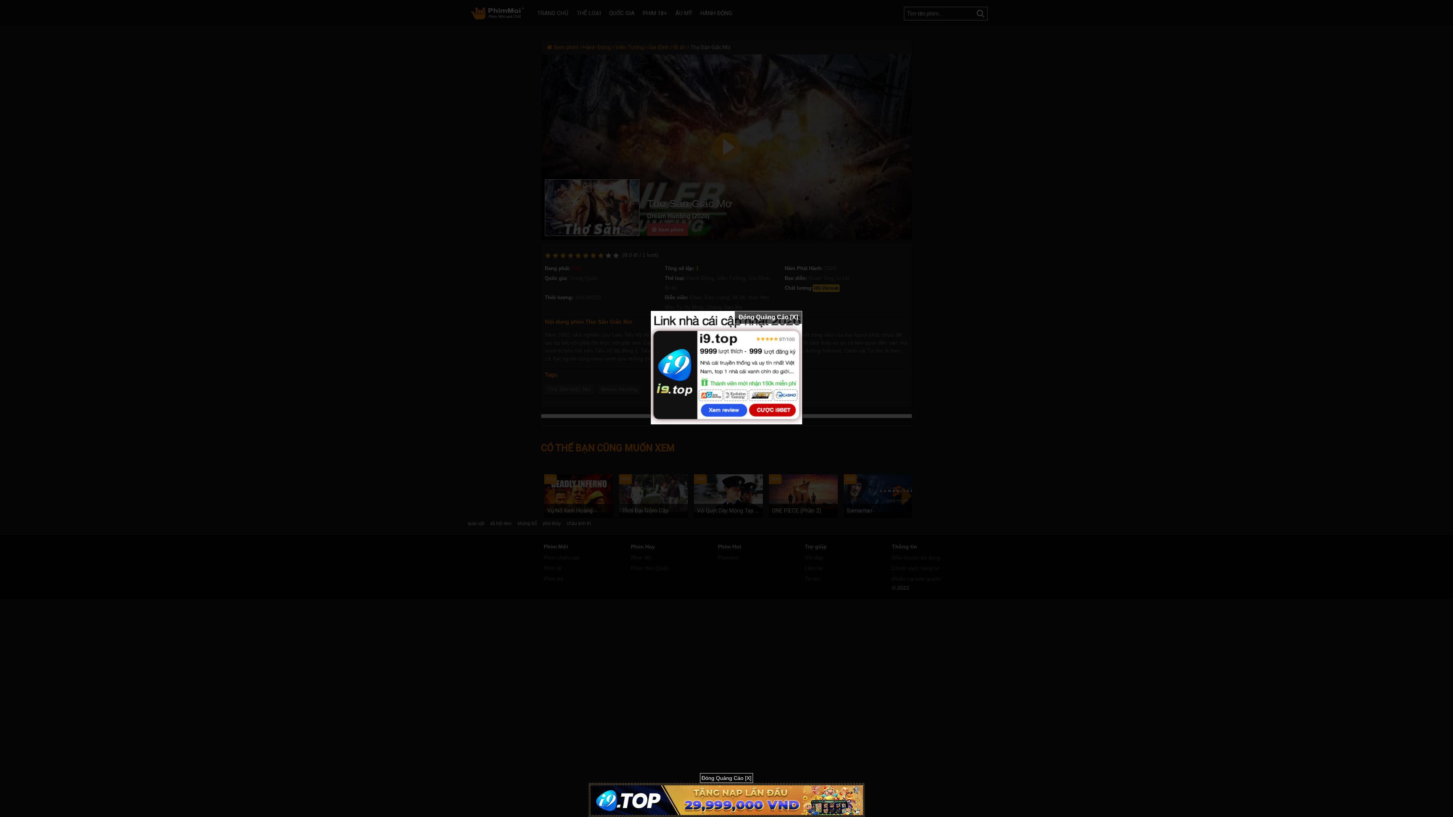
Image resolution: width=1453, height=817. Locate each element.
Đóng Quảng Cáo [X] (768, 317)
